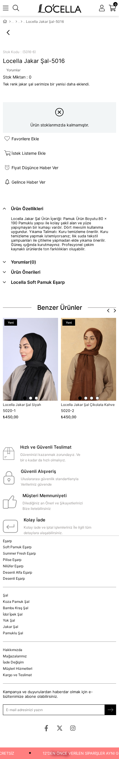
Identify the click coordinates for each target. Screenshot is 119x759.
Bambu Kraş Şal (15, 608)
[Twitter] (60, 728)
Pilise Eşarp (12, 559)
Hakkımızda (12, 650)
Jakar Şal (10, 626)
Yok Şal (9, 620)
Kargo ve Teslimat (17, 675)
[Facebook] (46, 728)
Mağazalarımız (15, 656)
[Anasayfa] (10, 21)
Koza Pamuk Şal (16, 601)
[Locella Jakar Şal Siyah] (30, 359)
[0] (115, 8)
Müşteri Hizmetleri (17, 668)
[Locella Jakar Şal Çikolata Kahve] (88, 359)
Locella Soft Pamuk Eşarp (38, 282)
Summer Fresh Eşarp (19, 553)
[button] (25, 398)
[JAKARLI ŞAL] (21, 21)
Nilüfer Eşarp (13, 566)
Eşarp (7, 541)
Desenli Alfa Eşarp (17, 572)
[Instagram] (73, 728)
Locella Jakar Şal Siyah (22, 404)
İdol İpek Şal (13, 614)
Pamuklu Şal (13, 633)
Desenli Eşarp (14, 578)
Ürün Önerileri (25, 272)
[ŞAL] (16, 21)
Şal (5, 595)
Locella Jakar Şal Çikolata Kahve (88, 404)
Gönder (110, 709)
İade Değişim (13, 662)
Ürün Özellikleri (27, 208)
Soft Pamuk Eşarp (17, 547)
